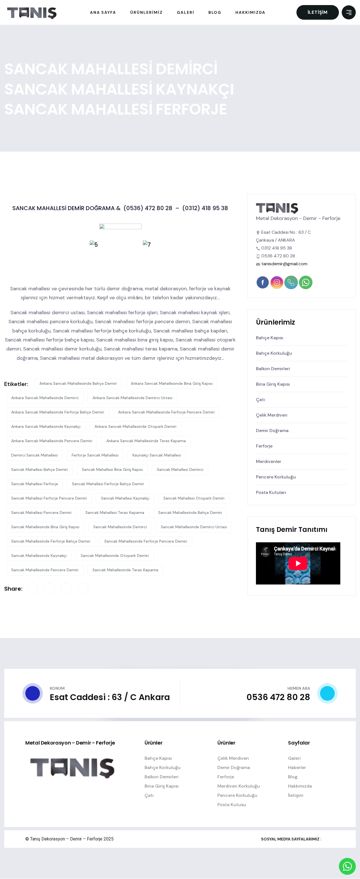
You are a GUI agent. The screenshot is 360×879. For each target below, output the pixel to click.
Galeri (294, 758)
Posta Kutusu (231, 805)
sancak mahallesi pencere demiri (41, 512)
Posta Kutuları (271, 492)
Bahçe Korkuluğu (274, 353)
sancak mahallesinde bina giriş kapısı (45, 526)
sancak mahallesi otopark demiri (193, 498)
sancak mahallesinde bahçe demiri (190, 512)
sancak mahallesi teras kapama (115, 512)
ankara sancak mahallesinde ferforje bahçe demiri (57, 412)
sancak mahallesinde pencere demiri (44, 569)
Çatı (260, 400)
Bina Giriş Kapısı (273, 384)
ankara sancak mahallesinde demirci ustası (132, 397)
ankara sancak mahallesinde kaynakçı (45, 426)
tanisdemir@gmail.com (284, 264)
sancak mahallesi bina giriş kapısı (112, 469)
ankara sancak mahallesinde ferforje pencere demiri (166, 412)
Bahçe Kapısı (269, 338)
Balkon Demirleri (273, 369)
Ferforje (264, 446)
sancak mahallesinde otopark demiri (115, 555)
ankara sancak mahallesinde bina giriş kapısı (172, 383)
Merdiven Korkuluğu (238, 786)
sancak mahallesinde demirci (120, 526)
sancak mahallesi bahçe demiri (39, 469)
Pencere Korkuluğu (276, 477)
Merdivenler (268, 461)
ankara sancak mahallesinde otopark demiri (135, 426)
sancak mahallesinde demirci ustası (194, 526)
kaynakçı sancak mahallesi (156, 455)
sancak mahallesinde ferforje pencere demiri (145, 541)
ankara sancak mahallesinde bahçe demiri (78, 383)
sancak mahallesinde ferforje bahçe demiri (50, 541)
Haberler (297, 767)
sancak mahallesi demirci (180, 469)
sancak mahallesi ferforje (34, 483)
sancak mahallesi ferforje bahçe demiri (108, 483)
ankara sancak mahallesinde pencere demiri (51, 440)
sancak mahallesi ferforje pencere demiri (49, 498)
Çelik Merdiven (271, 415)
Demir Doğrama (272, 430)
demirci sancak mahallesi (34, 455)
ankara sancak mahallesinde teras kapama (146, 440)
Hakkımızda (300, 786)
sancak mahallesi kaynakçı (125, 498)
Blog (293, 777)
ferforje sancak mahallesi (95, 455)
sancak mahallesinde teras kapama (125, 569)
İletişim (318, 12)
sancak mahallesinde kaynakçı (39, 555)
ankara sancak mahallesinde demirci (44, 397)
